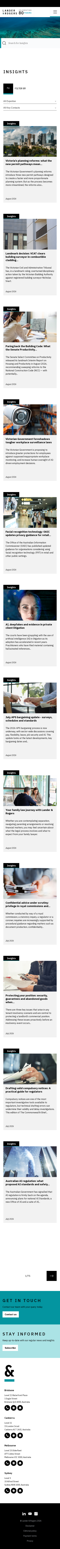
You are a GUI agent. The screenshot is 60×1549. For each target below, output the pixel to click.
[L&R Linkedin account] (24, 1513)
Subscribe (10, 1347)
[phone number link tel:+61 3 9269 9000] (7, 1463)
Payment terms (30, 1536)
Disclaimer (30, 1526)
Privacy (30, 1541)
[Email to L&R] (20, 1408)
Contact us (11, 1314)
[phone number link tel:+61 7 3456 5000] (7, 1408)
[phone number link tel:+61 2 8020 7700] (7, 1490)
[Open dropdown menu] (55, 11)
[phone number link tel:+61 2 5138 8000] (7, 1435)
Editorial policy (30, 1531)
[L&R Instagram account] (36, 1513)
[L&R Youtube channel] (30, 1513)
